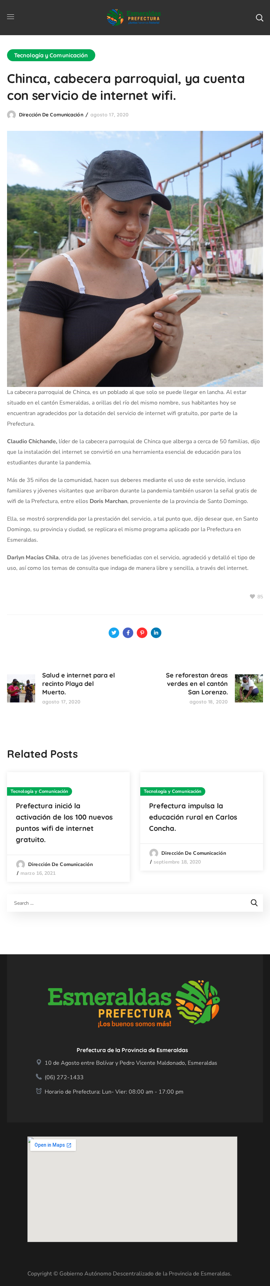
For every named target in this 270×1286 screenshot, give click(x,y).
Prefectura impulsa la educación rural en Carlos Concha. (193, 817)
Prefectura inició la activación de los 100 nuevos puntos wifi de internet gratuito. (64, 822)
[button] (259, 17)
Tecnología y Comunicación (51, 55)
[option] (68, 827)
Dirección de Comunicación (51, 115)
